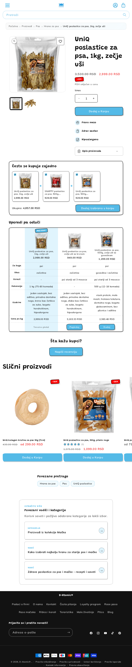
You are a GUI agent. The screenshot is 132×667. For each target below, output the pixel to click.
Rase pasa (110, 604)
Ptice (101, 612)
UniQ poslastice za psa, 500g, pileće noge (86, 440)
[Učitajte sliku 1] (16, 103)
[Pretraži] (125, 15)
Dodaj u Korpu (32, 457)
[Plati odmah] (68, 632)
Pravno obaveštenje (79, 665)
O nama (38, 604)
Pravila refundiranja (46, 662)
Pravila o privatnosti (70, 662)
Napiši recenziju (66, 351)
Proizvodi (27, 26)
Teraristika (66, 612)
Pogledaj (74, 327)
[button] (7, 5)
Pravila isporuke (113, 662)
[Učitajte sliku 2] (30, 103)
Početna (13, 26)
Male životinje (85, 612)
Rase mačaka (27, 612)
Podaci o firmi (20, 604)
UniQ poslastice (82, 483)
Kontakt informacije (56, 665)
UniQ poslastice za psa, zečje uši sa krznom (74, 252)
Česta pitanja (68, 604)
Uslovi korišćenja (92, 662)
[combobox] (66, 15)
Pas (38, 26)
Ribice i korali (47, 612)
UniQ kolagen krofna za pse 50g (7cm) (24, 440)
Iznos (78, 90)
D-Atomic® (25, 662)
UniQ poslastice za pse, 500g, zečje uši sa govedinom (107, 253)
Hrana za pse (51, 26)
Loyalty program (90, 604)
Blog (110, 612)
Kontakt (51, 604)
